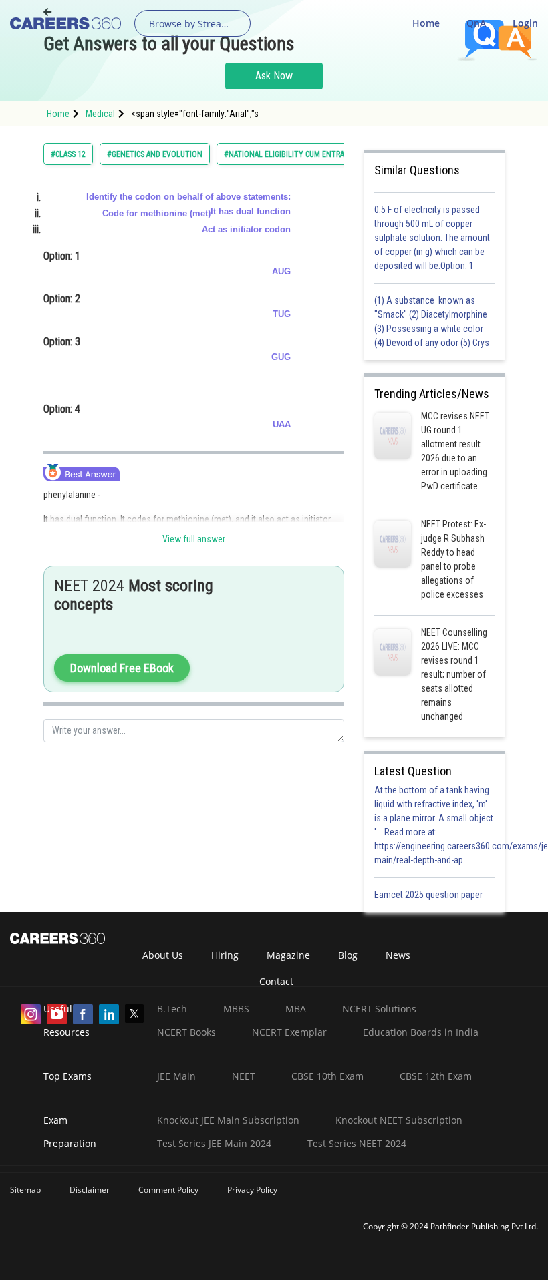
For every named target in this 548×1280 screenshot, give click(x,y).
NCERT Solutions (379, 1008)
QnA (476, 23)
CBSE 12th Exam (436, 1076)
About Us (162, 955)
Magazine (288, 955)
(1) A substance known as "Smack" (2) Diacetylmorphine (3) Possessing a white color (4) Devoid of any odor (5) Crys (431, 321)
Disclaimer (90, 1189)
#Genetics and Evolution (154, 154)
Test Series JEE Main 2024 (214, 1143)
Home (426, 23)
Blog (348, 955)
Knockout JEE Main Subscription (228, 1120)
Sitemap (25, 1189)
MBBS (236, 1008)
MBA (295, 1008)
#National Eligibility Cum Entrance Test (300, 154)
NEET (243, 1076)
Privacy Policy (252, 1189)
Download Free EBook (122, 668)
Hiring (225, 955)
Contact (276, 981)
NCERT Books (186, 1032)
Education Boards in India (420, 1032)
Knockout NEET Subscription (398, 1120)
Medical (100, 113)
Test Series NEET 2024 (356, 1143)
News (398, 955)
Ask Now (274, 75)
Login (525, 23)
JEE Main (176, 1076)
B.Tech (172, 1008)
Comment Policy (168, 1189)
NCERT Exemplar (289, 1032)
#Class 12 (68, 154)
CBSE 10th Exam (327, 1076)
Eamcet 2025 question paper (429, 894)
